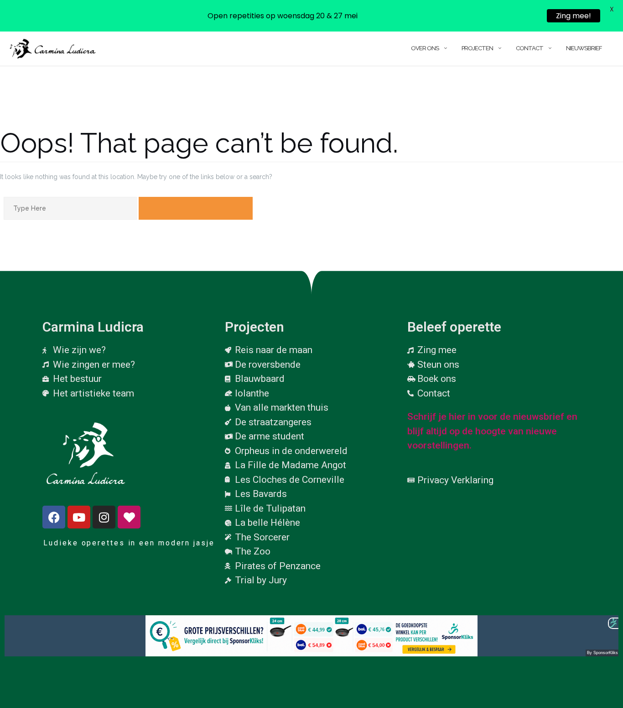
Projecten (477, 48)
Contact (529, 48)
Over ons (425, 48)
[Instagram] (104, 517)
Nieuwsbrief (584, 48)
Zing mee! (573, 16)
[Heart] (129, 517)
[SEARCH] (196, 208)
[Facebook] (53, 517)
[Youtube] (78, 517)
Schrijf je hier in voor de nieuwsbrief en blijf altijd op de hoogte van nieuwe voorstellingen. (492, 431)
